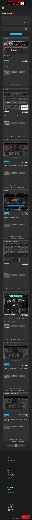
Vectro (6, 190)
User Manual (11, 474)
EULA (9, 494)
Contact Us (10, 491)
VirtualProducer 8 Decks (11, 241)
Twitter (10, 510)
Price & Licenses (11, 460)
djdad (27, 60)
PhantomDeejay (25, 212)
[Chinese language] (13, 13)
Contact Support (11, 472)
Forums (10, 478)
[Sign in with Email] (9, 18)
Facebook (11, 506)
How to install (21, 85)
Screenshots (11, 462)
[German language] (9, 13)
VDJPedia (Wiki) (11, 475)
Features (10, 459)
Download (10, 456)
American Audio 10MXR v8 (11, 342)
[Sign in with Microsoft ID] (14, 23)
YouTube (11, 507)
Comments (14, 85)
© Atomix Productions (16, 518)
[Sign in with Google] (24, 23)
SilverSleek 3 (8, 292)
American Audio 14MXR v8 (11, 140)
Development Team (24, 160)
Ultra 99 (6, 89)
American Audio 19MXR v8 (11, 393)
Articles (10, 477)
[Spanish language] (5, 13)
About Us (10, 489)
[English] (3, 13)
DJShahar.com (25, 111)
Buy (9, 457)
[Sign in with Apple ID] (19, 23)
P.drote (27, 263)
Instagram (11, 509)
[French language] (7, 13)
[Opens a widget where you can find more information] (25, 517)
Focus (6, 38)
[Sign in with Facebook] (9, 23)
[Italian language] (11, 13)
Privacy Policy (11, 492)
